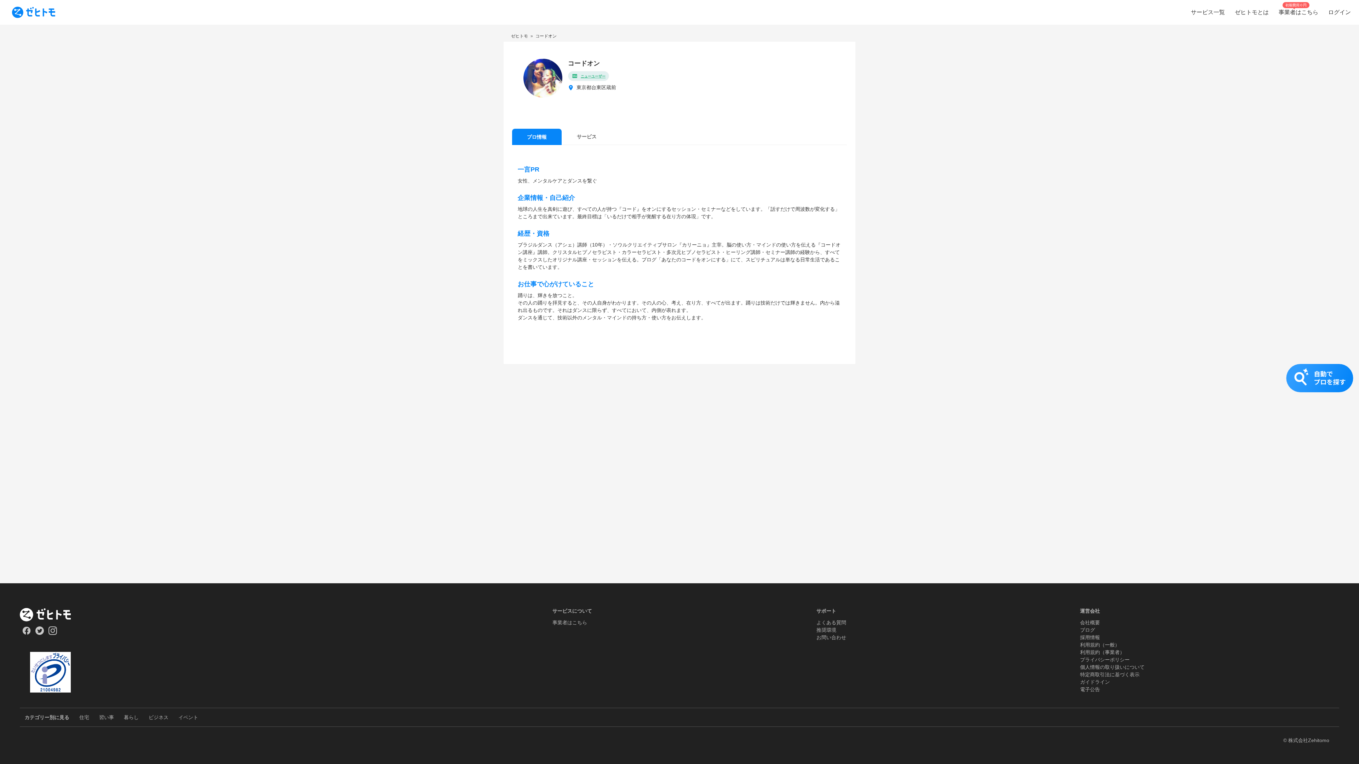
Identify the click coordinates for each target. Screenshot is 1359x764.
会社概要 (1090, 622)
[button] (679, 385)
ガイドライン (1095, 682)
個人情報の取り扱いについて (1112, 667)
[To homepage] (33, 12)
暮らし (131, 717)
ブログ (1087, 630)
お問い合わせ (831, 637)
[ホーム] (50, 614)
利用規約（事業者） (1102, 652)
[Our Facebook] (26, 633)
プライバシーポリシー (1105, 659)
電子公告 (1090, 689)
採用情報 (1090, 637)
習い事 (106, 717)
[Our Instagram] (52, 633)
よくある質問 (831, 622)
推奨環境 (826, 630)
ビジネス (158, 717)
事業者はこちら (569, 622)
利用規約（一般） (1100, 645)
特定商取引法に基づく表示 (1110, 674)
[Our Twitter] (39, 633)
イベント (188, 717)
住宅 (84, 717)
